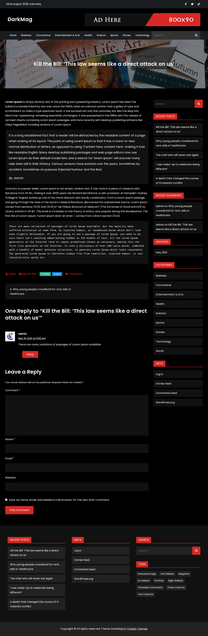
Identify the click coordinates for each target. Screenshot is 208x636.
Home (13, 35)
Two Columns (145, 594)
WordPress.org (165, 402)
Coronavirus (43, 35)
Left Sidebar (167, 573)
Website (10, 477)
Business (26, 35)
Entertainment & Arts (67, 35)
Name (10, 439)
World (57, 274)
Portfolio (159, 580)
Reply (30, 354)
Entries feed (163, 383)
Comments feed (166, 393)
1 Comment (75, 274)
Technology (142, 35)
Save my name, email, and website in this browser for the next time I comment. (59, 500)
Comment (12, 390)
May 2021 (161, 252)
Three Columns (176, 587)
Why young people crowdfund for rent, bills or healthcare (40, 291)
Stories (127, 35)
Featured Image (147, 573)
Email (9, 458)
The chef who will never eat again (177, 155)
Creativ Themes (137, 629)
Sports (114, 35)
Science (101, 35)
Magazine (184, 573)
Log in (159, 374)
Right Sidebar (175, 580)
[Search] (196, 35)
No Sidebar (144, 580)
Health (88, 35)
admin (12, 274)
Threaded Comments (150, 587)
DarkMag (20, 19)
